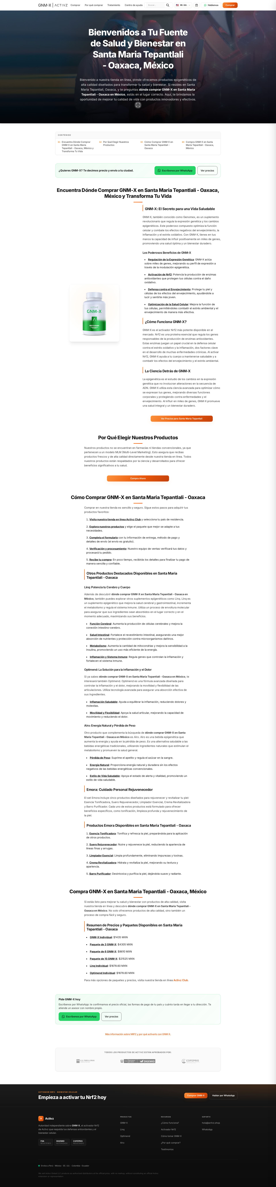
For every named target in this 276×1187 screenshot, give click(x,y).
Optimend (125, 1136)
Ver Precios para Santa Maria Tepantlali (181, 418)
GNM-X (124, 1122)
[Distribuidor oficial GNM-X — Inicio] (52, 5)
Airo (122, 1142)
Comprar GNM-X (196, 1095)
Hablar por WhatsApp (223, 1095)
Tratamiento (113, 5)
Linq (122, 1129)
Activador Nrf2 (168, 1129)
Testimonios (167, 1149)
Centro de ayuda (134, 5)
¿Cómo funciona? (170, 1122)
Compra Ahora (138, 478)
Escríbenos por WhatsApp (177, 170)
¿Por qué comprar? (171, 1142)
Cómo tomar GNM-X (171, 1136)
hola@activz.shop (211, 1122)
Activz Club (133, 519)
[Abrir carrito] (196, 5)
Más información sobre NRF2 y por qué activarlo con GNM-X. (138, 1034)
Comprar (75, 5)
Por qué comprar (94, 5)
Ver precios (207, 170)
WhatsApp (207, 1129)
